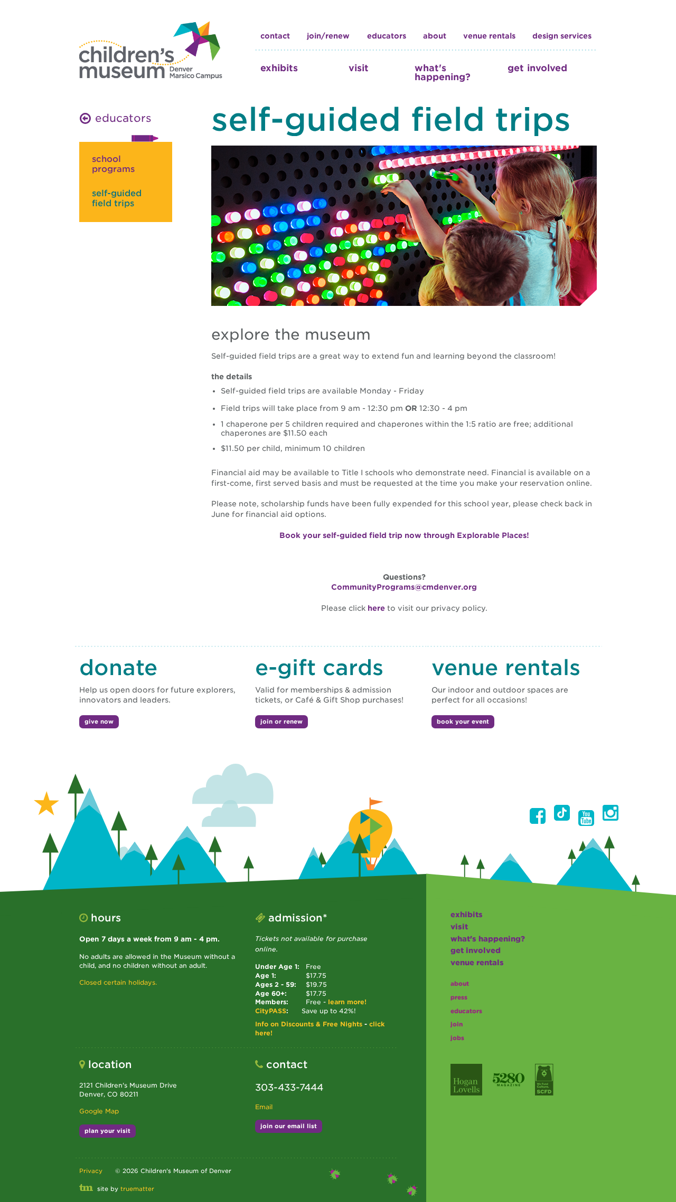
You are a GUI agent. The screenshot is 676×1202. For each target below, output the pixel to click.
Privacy (90, 1171)
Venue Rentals (489, 36)
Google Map (99, 1111)
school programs (113, 164)
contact (275, 36)
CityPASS (270, 1011)
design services (562, 36)
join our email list (288, 1126)
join (456, 1024)
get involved (537, 67)
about (434, 36)
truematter (137, 1189)
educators (386, 36)
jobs (457, 1038)
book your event (463, 721)
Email (264, 1107)
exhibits (279, 67)
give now (99, 721)
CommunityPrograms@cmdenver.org (404, 587)
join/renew (328, 36)
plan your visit (107, 1130)
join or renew (281, 721)
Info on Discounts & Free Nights (308, 1024)
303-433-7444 (289, 1087)
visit (359, 67)
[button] (538, 816)
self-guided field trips (117, 198)
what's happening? (443, 72)
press (458, 997)
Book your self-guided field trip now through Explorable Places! (404, 535)
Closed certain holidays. (118, 982)
